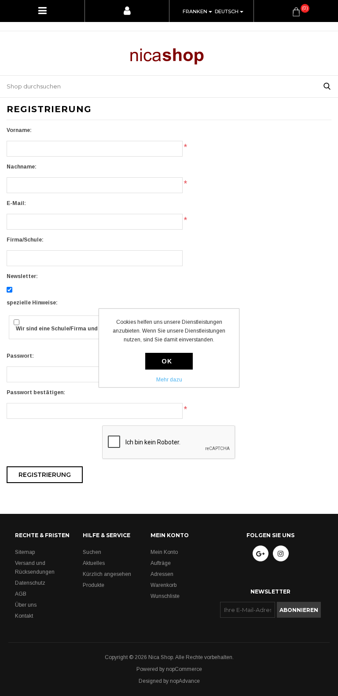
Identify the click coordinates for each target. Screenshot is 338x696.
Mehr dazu (169, 380)
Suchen (92, 552)
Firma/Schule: (25, 240)
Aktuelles (94, 563)
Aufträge (161, 563)
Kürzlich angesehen (107, 574)
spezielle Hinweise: (32, 303)
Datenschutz (30, 583)
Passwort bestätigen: (36, 392)
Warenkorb (163, 585)
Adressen (162, 574)
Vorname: (19, 130)
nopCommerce (184, 669)
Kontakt (24, 616)
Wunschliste (165, 596)
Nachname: (22, 167)
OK (167, 361)
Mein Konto (164, 552)
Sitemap (25, 552)
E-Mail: (16, 203)
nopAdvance (185, 681)
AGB (20, 594)
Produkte (93, 585)
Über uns (26, 605)
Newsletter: (22, 276)
